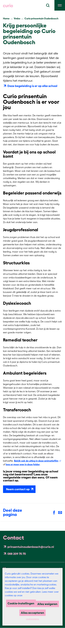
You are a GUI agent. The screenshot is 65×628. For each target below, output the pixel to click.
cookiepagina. (32, 619)
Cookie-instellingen (21, 603)
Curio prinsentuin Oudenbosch (41, 18)
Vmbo (17, 18)
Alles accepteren (32, 612)
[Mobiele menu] (59, 5)
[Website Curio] (8, 5)
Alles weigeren (47, 604)
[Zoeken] (47, 5)
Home (6, 18)
